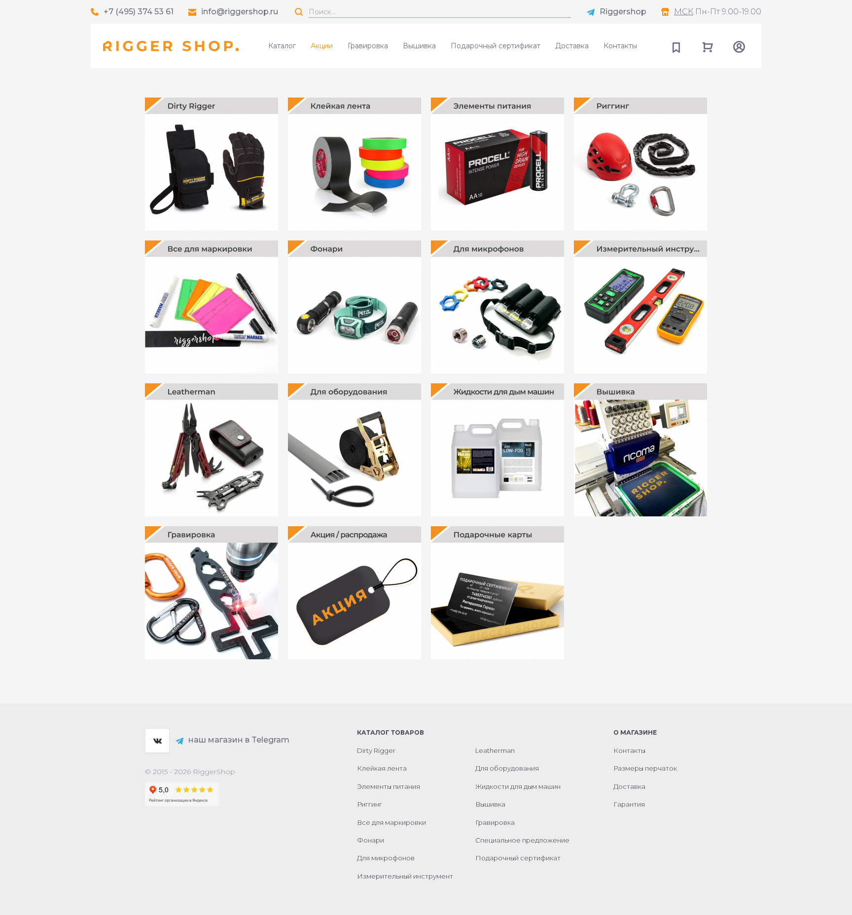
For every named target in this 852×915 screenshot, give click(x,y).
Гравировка (368, 45)
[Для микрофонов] (497, 306)
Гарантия (629, 804)
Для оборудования (507, 768)
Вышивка (419, 45)
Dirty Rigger (376, 750)
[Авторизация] (739, 46)
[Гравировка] (211, 592)
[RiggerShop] (171, 46)
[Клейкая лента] (354, 164)
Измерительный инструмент (405, 876)
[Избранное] (676, 46)
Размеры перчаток (645, 768)
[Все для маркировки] (211, 306)
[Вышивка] (640, 449)
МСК (683, 11)
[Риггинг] (640, 164)
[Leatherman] (211, 449)
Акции (322, 45)
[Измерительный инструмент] (640, 306)
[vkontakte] (157, 740)
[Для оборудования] (354, 449)
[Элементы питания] (497, 164)
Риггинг (369, 804)
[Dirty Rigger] (211, 164)
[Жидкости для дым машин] (497, 449)
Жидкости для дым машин (518, 786)
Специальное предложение (522, 840)
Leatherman (495, 750)
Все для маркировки (391, 822)
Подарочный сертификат (495, 45)
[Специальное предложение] (354, 592)
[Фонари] (354, 306)
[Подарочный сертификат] (497, 592)
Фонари (370, 840)
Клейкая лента (382, 768)
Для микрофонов (386, 858)
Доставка (572, 45)
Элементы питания (388, 786)
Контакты (620, 45)
